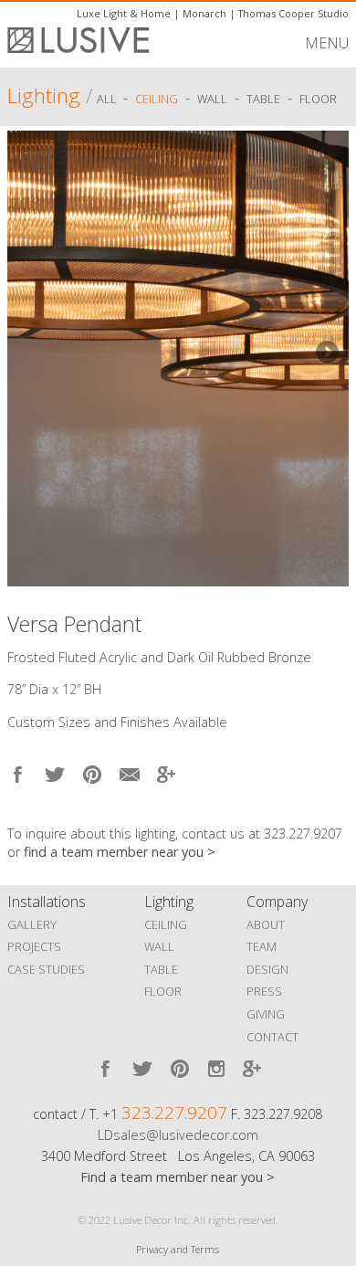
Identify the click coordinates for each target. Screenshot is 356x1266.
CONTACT (272, 1037)
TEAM (261, 946)
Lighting (43, 95)
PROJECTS (34, 946)
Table (263, 98)
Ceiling (156, 98)
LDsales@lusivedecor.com (178, 1135)
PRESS (264, 991)
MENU (327, 43)
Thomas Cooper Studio (293, 13)
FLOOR (163, 991)
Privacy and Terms (177, 1249)
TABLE (161, 969)
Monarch (204, 13)
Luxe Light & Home (124, 13)
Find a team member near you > (177, 1177)
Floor (318, 98)
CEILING (165, 924)
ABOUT (265, 924)
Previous (30, 353)
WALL (159, 946)
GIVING (265, 1014)
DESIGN (267, 969)
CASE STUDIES (46, 969)
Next (326, 353)
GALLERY (32, 924)
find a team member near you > (119, 851)
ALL (108, 98)
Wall (212, 98)
